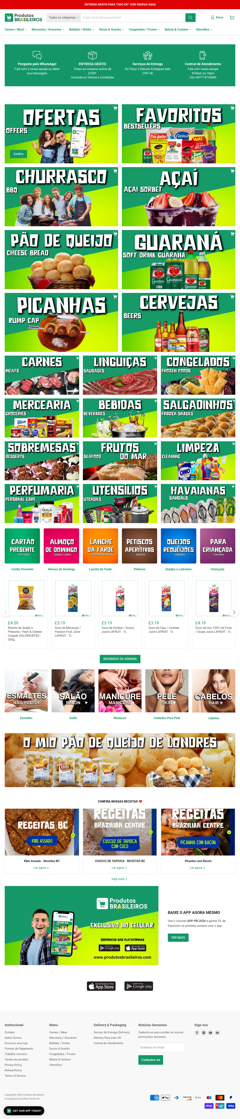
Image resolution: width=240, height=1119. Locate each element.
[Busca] (190, 17)
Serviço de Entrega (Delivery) (112, 1032)
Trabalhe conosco (16, 1054)
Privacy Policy (13, 1065)
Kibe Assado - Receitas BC (42, 861)
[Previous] (6, 612)
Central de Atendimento (108, 1043)
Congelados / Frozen (143, 29)
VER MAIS (178, 937)
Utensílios (203, 29)
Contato (10, 1032)
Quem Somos (13, 1037)
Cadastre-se (150, 1060)
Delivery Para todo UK (107, 1037)
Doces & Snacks (110, 29)
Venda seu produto (16, 1059)
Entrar (220, 17)
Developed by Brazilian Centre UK (22, 1098)
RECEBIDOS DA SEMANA (120, 659)
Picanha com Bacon (198, 861)
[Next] (234, 612)
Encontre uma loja (16, 1043)
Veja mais (118, 879)
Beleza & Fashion (177, 29)
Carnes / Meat (15, 29)
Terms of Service (15, 1075)
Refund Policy (13, 1070)
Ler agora (40, 868)
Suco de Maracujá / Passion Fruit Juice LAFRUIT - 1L (68, 631)
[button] (24, 1110)
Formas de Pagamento (19, 1048)
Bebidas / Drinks (80, 29)
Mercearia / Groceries (47, 29)
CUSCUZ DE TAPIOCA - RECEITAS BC (120, 861)
